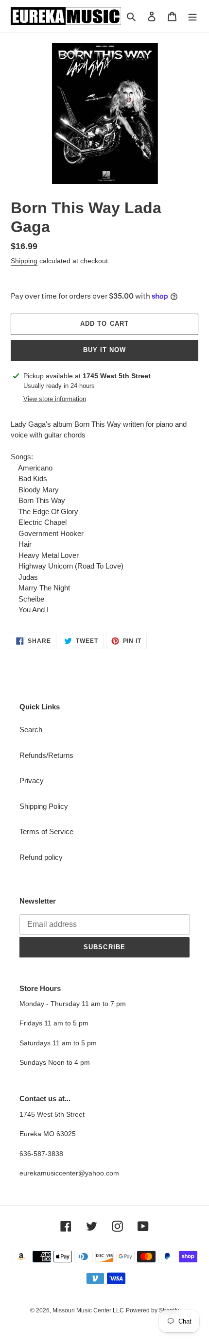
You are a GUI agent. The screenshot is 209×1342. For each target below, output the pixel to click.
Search (30, 729)
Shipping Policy (43, 806)
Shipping (24, 261)
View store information (54, 399)
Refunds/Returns (46, 755)
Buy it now (104, 349)
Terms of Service (46, 831)
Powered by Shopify (152, 1310)
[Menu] (192, 16)
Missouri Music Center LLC (88, 1310)
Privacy (31, 780)
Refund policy (41, 857)
